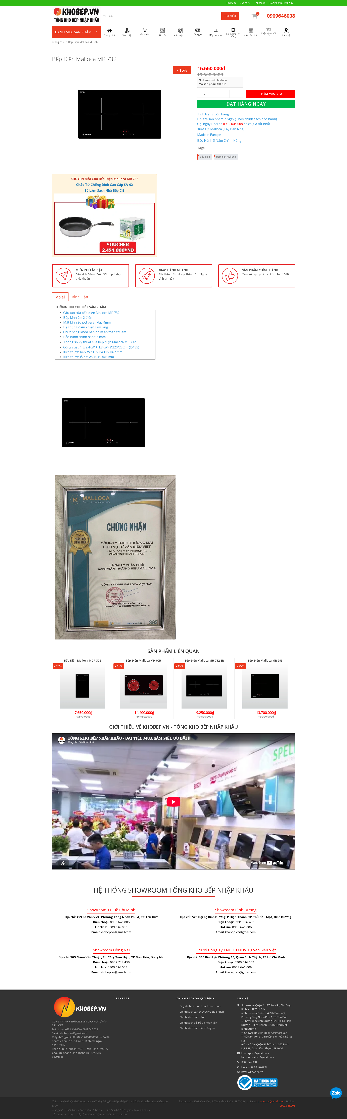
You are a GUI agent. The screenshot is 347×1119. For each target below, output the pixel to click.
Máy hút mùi (141, 1110)
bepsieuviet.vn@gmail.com (257, 1057)
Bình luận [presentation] (80, 296)
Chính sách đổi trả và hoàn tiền (198, 1022)
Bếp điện (205, 156)
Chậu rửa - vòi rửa (105, 1114)
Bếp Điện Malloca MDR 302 (82, 660)
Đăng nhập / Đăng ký (281, 3)
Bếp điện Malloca (226, 156)
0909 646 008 (249, 1062)
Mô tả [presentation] (60, 297)
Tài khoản (259, 3)
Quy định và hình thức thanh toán (200, 1006)
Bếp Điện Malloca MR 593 (265, 660)
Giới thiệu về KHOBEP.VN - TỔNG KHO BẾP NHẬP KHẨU (173, 726)
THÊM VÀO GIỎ (270, 94)
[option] (90, 275)
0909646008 (281, 15)
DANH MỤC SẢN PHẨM (73, 32)
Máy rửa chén (84, 1114)
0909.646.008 (287, 1105)
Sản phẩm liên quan (174, 651)
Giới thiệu (245, 3)
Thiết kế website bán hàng (149, 1101)
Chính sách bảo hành (192, 1017)
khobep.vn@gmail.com (255, 1053)
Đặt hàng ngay (246, 104)
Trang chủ (58, 42)
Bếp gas (126, 1110)
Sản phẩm (86, 1110)
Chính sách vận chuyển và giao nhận (202, 1011)
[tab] (60, 296)
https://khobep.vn (252, 1072)
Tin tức (98, 1110)
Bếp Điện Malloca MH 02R (143, 660)
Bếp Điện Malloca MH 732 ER (204, 660)
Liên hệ (123, 1114)
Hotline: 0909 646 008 (253, 1067)
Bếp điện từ (112, 1110)
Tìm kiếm (231, 3)
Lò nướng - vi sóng (63, 1114)
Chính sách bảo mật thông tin (197, 1028)
